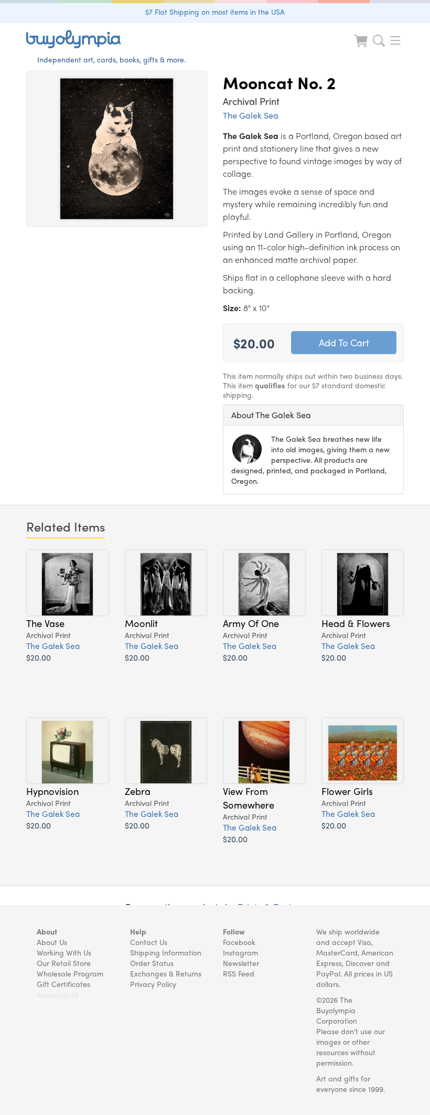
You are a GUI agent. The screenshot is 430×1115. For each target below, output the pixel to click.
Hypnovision (52, 791)
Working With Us (64, 952)
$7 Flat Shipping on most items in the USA (215, 11)
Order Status (152, 963)
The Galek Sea (250, 115)
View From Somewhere (248, 797)
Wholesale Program (70, 973)
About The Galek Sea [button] (271, 415)
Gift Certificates (63, 984)
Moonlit (141, 623)
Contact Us (148, 942)
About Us (52, 942)
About (47, 931)
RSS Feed (238, 973)
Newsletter (241, 963)
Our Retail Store (64, 963)
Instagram (240, 952)
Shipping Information (165, 952)
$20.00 (38, 657)
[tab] (313, 415)
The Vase (45, 623)
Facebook (239, 942)
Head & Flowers (355, 623)
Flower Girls (347, 791)
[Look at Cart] (361, 47)
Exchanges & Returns (165, 973)
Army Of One (251, 623)
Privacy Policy (153, 984)
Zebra (137, 791)
